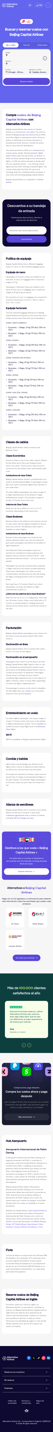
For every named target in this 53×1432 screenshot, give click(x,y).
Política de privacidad (12, 1402)
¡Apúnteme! (26, 239)
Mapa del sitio (40, 1402)
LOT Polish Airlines (19, 1224)
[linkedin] (49, 1359)
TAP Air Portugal (20, 818)
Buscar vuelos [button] (26, 81)
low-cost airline (28, 132)
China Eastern (32, 1224)
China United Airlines (36, 1210)
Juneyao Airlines (20, 1227)
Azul (31, 818)
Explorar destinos (25, 871)
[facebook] (29, 1359)
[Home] (9, 5)
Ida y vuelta (10, 45)
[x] (34, 1359)
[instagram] (44, 1359)
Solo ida (26, 45)
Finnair (8, 1224)
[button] (30, 5)
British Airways (40, 1221)
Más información (25, 1117)
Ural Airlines (32, 1227)
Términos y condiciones (26, 1402)
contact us (29, 691)
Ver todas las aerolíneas (25, 958)
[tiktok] (39, 1359)
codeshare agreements (15, 815)
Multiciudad (42, 45)
